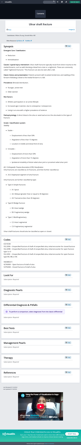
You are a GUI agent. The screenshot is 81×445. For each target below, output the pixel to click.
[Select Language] (62, 2)
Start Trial (72, 434)
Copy (68, 46)
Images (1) (72, 29)
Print (9, 30)
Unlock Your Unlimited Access (42, 432)
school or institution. (49, 443)
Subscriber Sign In (75, 2)
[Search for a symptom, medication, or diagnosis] (49, 2)
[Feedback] (66, 2)
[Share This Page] (58, 2)
